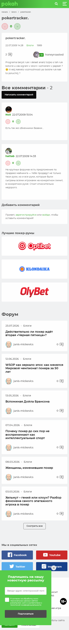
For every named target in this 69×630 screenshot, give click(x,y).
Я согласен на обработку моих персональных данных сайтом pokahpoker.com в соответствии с (26, 602)
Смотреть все (34, 526)
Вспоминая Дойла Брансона (27, 401)
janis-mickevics (23, 344)
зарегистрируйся (26, 215)
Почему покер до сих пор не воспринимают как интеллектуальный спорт (27, 435)
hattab (9, 156)
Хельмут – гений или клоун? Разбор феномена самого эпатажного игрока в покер (33, 501)
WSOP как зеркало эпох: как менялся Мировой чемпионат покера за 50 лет (34, 368)
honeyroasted (54, 54)
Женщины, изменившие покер (29, 468)
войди (46, 215)
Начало (5, 12)
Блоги (14, 12)
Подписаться (26, 614)
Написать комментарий (19, 94)
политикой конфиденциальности (25, 605)
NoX (8, 114)
